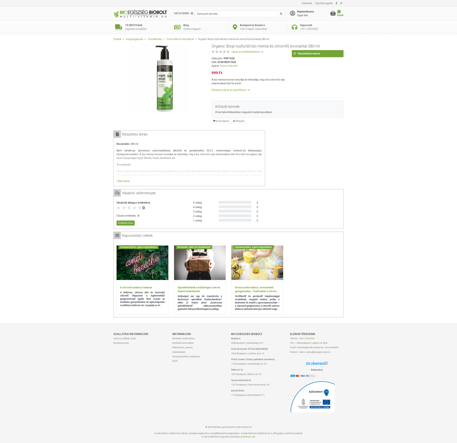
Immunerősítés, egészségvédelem (138, 247)
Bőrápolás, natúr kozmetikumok (194, 247)
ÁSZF (175, 361)
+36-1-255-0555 (306, 338)
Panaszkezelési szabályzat (186, 356)
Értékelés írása (125, 223)
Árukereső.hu (317, 370)
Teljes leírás (123, 181)
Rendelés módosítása (183, 338)
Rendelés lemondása (183, 343)
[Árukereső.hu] (317, 364)
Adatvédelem (179, 352)
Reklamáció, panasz (182, 347)
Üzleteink (307, 3)
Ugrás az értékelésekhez (246, 51)
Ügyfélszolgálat (324, 3)
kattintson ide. (248, 436)
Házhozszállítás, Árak (124, 338)
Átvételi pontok (121, 343)
